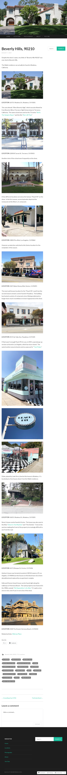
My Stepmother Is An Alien (22, 588)
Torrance (33, 674)
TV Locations (21, 654)
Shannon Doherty (9, 674)
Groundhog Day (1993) (9, 698)
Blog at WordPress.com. (13, 772)
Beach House (16, 659)
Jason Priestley (8, 670)
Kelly (29, 670)
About (38, 36)
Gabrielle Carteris (9, 666)
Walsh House (26, 677)
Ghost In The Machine (15, 525)
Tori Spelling (22, 674)
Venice (17, 677)
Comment (37, 724)
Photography (28, 36)
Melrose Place (16, 634)
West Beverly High (9, 681)
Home (8, 36)
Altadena (6, 659)
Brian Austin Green (24, 663)
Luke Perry (37, 670)
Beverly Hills (28, 659)
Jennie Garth (20, 670)
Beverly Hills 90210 (10, 654)
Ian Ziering (34, 666)
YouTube (47, 36)
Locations (17, 36)
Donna (35, 663)
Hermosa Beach (23, 666)
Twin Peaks (37, 347)
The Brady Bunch (37, 698)
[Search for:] (56, 49)
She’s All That (27, 115)
